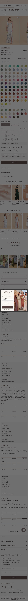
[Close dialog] (26, 291)
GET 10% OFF (7, 307)
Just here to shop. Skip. (7, 309)
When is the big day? (4, 298)
